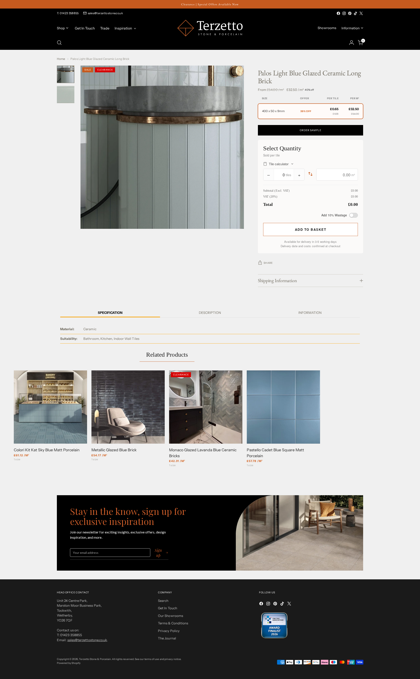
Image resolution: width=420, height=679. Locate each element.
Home (61, 59)
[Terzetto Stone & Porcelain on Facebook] (338, 13)
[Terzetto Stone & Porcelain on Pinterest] (350, 13)
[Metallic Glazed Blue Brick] (128, 407)
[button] (310, 111)
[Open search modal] (59, 42)
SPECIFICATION (110, 313)
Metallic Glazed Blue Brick (113, 450)
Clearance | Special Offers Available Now (210, 4)
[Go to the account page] (351, 42)
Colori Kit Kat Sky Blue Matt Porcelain (47, 450)
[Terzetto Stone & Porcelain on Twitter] (361, 13)
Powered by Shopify (68, 663)
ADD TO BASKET (310, 229)
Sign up (158, 553)
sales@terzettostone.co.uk (105, 13)
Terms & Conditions (173, 623)
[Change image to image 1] (65, 74)
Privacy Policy (169, 631)
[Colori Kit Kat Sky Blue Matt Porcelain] (50, 407)
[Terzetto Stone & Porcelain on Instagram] (344, 13)
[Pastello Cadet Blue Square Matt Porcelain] (283, 407)
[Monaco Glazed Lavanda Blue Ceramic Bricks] (205, 407)
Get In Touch (167, 608)
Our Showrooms (170, 616)
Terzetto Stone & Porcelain (95, 659)
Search (163, 601)
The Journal (167, 638)
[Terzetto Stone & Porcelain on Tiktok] (355, 13)
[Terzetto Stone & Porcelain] (210, 28)
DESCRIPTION (210, 313)
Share (268, 262)
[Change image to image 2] (65, 94)
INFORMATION (310, 313)
